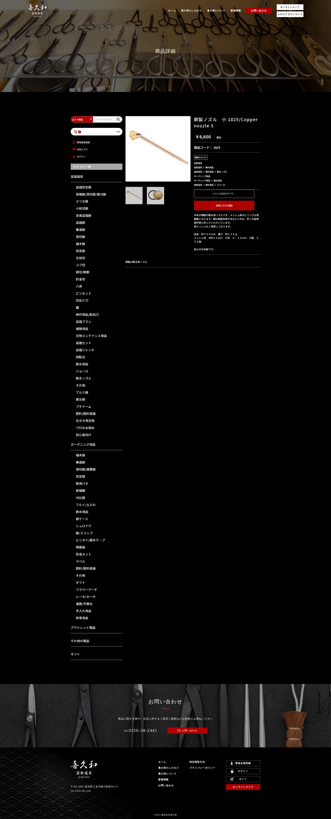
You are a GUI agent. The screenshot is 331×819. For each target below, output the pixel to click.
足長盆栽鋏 (83, 215)
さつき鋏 (82, 201)
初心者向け (83, 434)
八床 (79, 286)
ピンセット (83, 293)
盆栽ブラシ (83, 321)
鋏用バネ (82, 483)
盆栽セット (83, 342)
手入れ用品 (83, 610)
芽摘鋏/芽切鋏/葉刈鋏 (91, 194)
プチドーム (83, 406)
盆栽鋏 (80, 222)
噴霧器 (80, 547)
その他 (80, 385)
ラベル (80, 561)
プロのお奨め (85, 427)
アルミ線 (82, 392)
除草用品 (82, 618)
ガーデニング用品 (83, 444)
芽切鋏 (80, 236)
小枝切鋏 (82, 208)
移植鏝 (80, 490)
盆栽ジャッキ (85, 350)
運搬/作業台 (84, 603)
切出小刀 (82, 300)
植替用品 (82, 328)
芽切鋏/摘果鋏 (86, 469)
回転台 (80, 357)
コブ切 (80, 265)
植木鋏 (80, 243)
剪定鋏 (80, 250)
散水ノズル (83, 378)
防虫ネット (83, 554)
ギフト (80, 582)
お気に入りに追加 (224, 205)
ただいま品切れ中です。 (224, 193)
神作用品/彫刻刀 (87, 314)
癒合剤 (80, 399)
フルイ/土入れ (86, 504)
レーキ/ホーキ (86, 596)
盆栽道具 (77, 176)
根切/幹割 (82, 272)
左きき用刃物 (85, 420)
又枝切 (80, 258)
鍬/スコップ (84, 533)
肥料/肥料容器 (86, 413)
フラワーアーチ (86, 589)
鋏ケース (82, 518)
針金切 (80, 279)
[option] (158, 149)
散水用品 (82, 364)
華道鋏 (80, 229)
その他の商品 (80, 640)
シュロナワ (83, 526)
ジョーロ (82, 371)
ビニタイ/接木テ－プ (90, 540)
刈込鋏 (80, 497)
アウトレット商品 (83, 627)
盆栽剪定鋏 (83, 187)
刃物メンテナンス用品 (91, 335)
